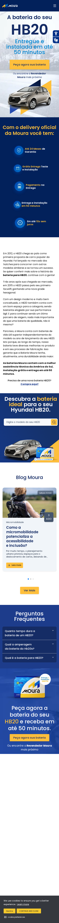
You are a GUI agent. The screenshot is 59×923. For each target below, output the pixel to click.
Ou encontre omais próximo (29, 75)
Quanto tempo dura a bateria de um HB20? (20, 633)
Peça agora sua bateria (29, 64)
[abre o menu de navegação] (55, 6)
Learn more (23, 904)
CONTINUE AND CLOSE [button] (28, 911)
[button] (15, 917)
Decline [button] (9, 911)
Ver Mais (29, 590)
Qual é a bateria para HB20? (24, 658)
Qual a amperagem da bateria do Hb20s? (19, 647)
